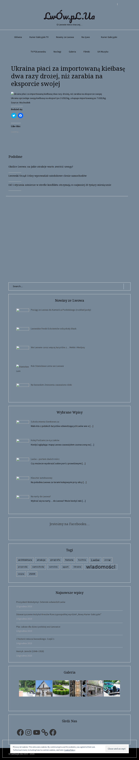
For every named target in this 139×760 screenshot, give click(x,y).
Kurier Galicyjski (109, 37)
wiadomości (100, 566)
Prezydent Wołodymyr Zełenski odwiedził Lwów (40, 601)
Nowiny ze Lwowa (65, 37)
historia (69, 559)
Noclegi (57, 51)
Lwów (95, 560)
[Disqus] (69, 238)
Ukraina (77, 567)
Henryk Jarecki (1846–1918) (30, 651)
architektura (25, 559)
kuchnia (82, 560)
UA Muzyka (102, 51)
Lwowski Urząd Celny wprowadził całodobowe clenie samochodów (47, 175)
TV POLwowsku (38, 51)
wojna (21, 574)
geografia (55, 560)
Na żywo (86, 37)
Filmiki (87, 51)
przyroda (22, 567)
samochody (38, 567)
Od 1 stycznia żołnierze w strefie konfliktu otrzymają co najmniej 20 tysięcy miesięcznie (59, 185)
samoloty (53, 567)
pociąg (108, 560)
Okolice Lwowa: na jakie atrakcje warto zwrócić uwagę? (40, 166)
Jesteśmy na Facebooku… (69, 524)
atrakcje (41, 560)
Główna (18, 37)
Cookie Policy (69, 750)
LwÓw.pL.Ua (69, 15)
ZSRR (32, 574)
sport (65, 567)
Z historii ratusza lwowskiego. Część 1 (35, 638)
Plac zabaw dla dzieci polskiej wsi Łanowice (38, 626)
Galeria (72, 51)
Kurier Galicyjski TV (38, 37)
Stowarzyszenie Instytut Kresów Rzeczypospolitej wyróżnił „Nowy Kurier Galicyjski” (58, 614)
